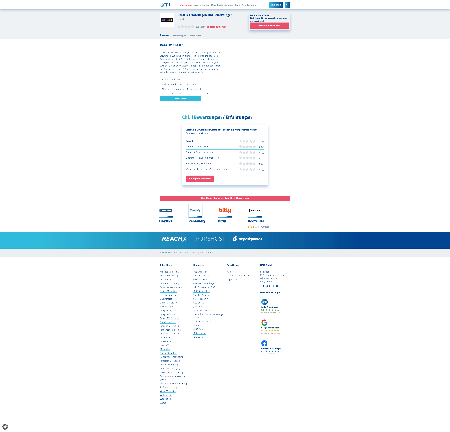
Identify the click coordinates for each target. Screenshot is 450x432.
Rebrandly (196, 221)
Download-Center (201, 310)
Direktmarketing (168, 295)
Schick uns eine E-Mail (269, 25)
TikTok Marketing (168, 387)
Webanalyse (166, 395)
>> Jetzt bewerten (216, 26)
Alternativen (195, 35)
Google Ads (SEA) (168, 314)
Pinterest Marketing (170, 360)
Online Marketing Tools (193, 252)
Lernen (205, 5)
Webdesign (165, 399)
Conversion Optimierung (172, 287)
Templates (198, 325)
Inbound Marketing (169, 326)
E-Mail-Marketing (168, 302)
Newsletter (198, 337)
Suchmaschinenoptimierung (173, 383)
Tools (237, 5)
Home (176, 252)
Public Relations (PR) (170, 368)
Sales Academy (200, 298)
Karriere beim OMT (202, 275)
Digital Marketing (168, 291)
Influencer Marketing (170, 329)
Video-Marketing (168, 391)
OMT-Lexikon (199, 333)
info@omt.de (266, 281)
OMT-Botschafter (201, 291)
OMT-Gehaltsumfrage (203, 283)
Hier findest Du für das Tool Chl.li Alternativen (225, 198)
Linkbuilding (166, 337)
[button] (5, 427)
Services (228, 5)
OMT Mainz (186, 5)
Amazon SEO (166, 279)
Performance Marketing (171, 357)
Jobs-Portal (198, 306)
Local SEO (164, 345)
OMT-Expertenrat (201, 279)
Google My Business (169, 318)
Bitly (222, 221)
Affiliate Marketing (169, 271)
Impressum (232, 279)
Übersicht (164, 35)
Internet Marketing (169, 333)
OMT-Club (198, 329)
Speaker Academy (202, 295)
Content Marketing (169, 283)
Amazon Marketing (169, 275)
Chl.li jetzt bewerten (200, 178)
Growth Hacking (168, 322)
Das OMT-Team (200, 271)
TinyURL (165, 221)
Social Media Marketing (171, 372)
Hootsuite (256, 221)
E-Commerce (166, 298)
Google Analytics (168, 310)
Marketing (165, 349)
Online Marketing (168, 353)
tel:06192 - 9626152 (269, 278)
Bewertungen (179, 35)
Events (197, 5)
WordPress (165, 402)
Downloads (217, 5)
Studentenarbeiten (202, 321)
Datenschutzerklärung (238, 275)
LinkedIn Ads (166, 341)
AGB (229, 271)
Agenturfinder (249, 5)
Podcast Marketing (169, 364)
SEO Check (198, 302)
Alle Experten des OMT (204, 287)
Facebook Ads (166, 306)
